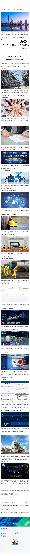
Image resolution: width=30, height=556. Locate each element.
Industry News (2, 10)
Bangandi (2, 549)
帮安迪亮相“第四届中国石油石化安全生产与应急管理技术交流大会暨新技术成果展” (11, 494)
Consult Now (15, 523)
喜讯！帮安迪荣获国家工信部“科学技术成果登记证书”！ (7, 493)
